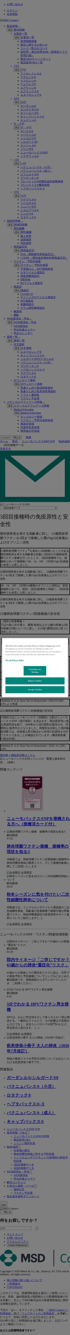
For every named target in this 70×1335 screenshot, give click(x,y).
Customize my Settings (35, 670)
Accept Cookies (35, 689)
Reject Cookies (35, 681)
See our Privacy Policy (14, 660)
